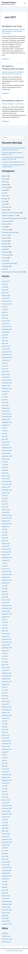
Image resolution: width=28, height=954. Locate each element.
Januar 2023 (5, 377)
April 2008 (5, 856)
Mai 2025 (5, 312)
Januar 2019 (5, 512)
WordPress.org (6, 942)
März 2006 (5, 918)
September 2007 (7, 876)
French (4, 196)
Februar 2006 (6, 921)
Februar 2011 (5, 769)
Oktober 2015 (6, 611)
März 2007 (5, 893)
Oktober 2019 (6, 487)
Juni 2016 (5, 588)
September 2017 (7, 557)
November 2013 (6, 676)
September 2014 (7, 648)
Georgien (4, 198)
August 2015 (5, 617)
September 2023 (7, 357)
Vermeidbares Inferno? (13, 100)
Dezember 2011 (6, 741)
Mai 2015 (4, 625)
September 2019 (7, 490)
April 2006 (5, 915)
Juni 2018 (5, 532)
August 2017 (5, 560)
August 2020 (6, 459)
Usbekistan (5, 266)
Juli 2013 (4, 687)
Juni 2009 (5, 822)
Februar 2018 (6, 543)
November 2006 (7, 904)
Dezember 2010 (6, 774)
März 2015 (5, 631)
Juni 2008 (5, 850)
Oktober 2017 (6, 555)
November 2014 (6, 642)
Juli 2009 (4, 819)
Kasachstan (5, 207)
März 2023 (5, 371)
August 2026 (6, 281)
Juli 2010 (4, 786)
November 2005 (7, 924)
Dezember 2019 (6, 481)
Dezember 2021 (6, 414)
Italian (3, 204)
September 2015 (7, 614)
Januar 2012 (5, 738)
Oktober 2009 (6, 811)
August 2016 (5, 583)
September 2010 (7, 780)
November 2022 (7, 383)
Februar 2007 (6, 896)
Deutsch (4, 29)
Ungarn (4, 260)
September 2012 (7, 715)
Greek (3, 201)
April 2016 (5, 594)
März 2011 (5, 766)
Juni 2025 (5, 309)
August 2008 (6, 845)
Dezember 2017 (6, 549)
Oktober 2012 (6, 712)
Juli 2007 (4, 881)
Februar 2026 (6, 295)
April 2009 (5, 828)
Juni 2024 (5, 335)
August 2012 (5, 718)
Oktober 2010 (6, 777)
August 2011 (5, 752)
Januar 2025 (5, 323)
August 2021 (5, 425)
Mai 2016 (4, 591)
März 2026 (5, 292)
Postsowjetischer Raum (9, 232)
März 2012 (5, 732)
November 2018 (6, 518)
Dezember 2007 (6, 867)
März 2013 (5, 698)
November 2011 (6, 743)
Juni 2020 (5, 464)
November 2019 (6, 484)
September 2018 (7, 524)
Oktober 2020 (6, 453)
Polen (3, 227)
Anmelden (5, 933)
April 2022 (5, 402)
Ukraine (4, 258)
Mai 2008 (5, 853)
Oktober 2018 (6, 521)
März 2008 (5, 859)
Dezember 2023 (7, 352)
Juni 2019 (5, 498)
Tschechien (5, 252)
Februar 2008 (6, 862)
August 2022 (6, 391)
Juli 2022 (4, 394)
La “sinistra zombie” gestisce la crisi (12, 162)
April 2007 (5, 890)
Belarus (4, 179)
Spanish (4, 249)
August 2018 (5, 526)
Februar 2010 (6, 800)
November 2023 (7, 354)
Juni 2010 (5, 788)
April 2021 (5, 436)
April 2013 (5, 695)
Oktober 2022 (6, 385)
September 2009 (7, 814)
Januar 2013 (5, 704)
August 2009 (6, 817)
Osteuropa (5, 224)
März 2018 (5, 540)
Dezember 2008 (7, 839)
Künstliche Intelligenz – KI (9, 215)
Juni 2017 (5, 566)
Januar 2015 (5, 636)
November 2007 (7, 870)
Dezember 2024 (7, 326)
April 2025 (5, 315)
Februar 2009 (6, 834)
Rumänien (5, 238)
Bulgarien (4, 184)
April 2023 (5, 369)
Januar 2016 (5, 602)
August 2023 (6, 360)
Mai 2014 (4, 659)
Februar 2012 (6, 735)
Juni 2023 (5, 366)
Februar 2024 (6, 346)
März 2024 (5, 343)
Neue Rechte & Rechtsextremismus (12, 218)
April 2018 (5, 538)
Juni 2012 (5, 724)
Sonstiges (10, 72)
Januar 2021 (5, 445)
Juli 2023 (4, 363)
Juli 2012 (4, 721)
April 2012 (5, 729)
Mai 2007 (4, 887)
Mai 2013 (4, 693)
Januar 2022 (5, 411)
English (4, 190)
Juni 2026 (5, 287)
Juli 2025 (4, 307)
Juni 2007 (5, 884)
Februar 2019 (6, 509)
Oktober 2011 (6, 746)
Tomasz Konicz (9, 2)
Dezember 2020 (7, 447)
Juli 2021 (4, 428)
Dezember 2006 (7, 901)
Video (3, 269)
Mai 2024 (5, 338)
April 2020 (5, 470)
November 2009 (7, 808)
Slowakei (4, 243)
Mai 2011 (4, 760)
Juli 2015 (4, 619)
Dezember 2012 (6, 707)
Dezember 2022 (7, 380)
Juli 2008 (4, 848)
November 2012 (6, 710)
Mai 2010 (4, 791)
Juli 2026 (4, 284)
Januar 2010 (5, 803)
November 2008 (7, 842)
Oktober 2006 (6, 907)
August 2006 (6, 912)
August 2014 (5, 650)
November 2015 (6, 608)
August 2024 (6, 332)
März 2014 (5, 664)
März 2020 (5, 473)
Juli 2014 (4, 653)
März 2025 (5, 318)
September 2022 (7, 388)
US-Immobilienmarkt (8, 263)
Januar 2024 (5, 349)
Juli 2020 (4, 462)
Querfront (5, 235)
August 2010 (5, 783)
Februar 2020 (6, 476)
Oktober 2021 (6, 419)
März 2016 (5, 597)
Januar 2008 (5, 865)
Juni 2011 (4, 757)
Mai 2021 (4, 433)
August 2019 (5, 493)
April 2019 (5, 504)
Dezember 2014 (6, 639)
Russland (4, 241)
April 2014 (5, 662)
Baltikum (4, 176)
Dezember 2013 (6, 673)
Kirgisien (4, 210)
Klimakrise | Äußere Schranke (16, 29)
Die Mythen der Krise (12, 26)
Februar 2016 (6, 600)
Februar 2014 (6, 667)
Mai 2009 (5, 825)
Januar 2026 (5, 298)
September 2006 (7, 910)
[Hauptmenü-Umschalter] (24, 3)
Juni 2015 (5, 622)
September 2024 (7, 329)
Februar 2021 (6, 442)
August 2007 (5, 879)
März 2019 (5, 507)
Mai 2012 (4, 726)
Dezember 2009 (7, 805)
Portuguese (5, 229)
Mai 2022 (5, 400)
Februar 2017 (6, 569)
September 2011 (6, 749)
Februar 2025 (6, 321)
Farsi (3, 193)
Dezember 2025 (7, 301)
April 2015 (5, 628)
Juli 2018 (4, 529)
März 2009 (5, 831)
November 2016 (6, 574)
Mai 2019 (4, 501)
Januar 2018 (5, 546)
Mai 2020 (5, 467)
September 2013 (7, 681)
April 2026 (5, 290)
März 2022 (5, 405)
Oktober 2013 (6, 679)
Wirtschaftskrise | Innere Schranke (12, 31)
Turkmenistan (6, 255)
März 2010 (5, 797)
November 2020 (7, 450)
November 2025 (7, 304)
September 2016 (7, 580)
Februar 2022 (6, 408)
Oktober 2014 (6, 645)
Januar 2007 (5, 898)
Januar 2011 (5, 772)
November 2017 (6, 552)
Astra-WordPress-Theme (15, 950)
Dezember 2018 (6, 515)
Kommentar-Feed (7, 939)
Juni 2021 (5, 431)
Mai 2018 (4, 535)
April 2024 (5, 340)
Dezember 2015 (6, 605)
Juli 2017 (4, 563)
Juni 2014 (5, 656)
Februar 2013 (6, 701)
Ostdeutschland (6, 221)
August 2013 (5, 684)
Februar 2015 (6, 633)
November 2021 (6, 416)
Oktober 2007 (6, 873)
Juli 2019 (4, 495)
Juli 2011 (4, 755)
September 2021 (7, 422)
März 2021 (5, 439)
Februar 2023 (6, 374)
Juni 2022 (5, 397)
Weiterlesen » (6, 59)
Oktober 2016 (6, 577)
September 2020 (7, 456)
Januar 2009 (5, 836)
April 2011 (5, 763)
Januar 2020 (5, 478)
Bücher (4, 181)
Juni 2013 (5, 690)
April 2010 (5, 794)
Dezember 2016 (6, 571)
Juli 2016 (4, 586)
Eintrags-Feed (6, 936)
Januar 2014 (5, 670)
